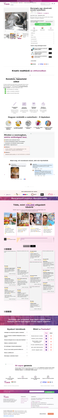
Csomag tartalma (33, 39)
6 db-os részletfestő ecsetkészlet (41, 48)
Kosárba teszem (43, 24)
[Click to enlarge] (5, 31)
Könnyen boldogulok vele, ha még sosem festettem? (15, 339)
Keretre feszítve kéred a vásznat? (37, 20)
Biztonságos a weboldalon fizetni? (11, 355)
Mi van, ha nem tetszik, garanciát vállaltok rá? (13, 349)
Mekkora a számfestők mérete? (10, 343)
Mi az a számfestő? (34, 41)
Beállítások (43, 413)
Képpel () (27, 245)
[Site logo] (6, 3)
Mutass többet (33, 60)
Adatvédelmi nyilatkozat (8, 415)
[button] (5, 36)
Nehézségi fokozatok (34, 43)
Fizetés (32, 35)
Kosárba (50, 57)
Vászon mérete (33, 37)
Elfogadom (50, 413)
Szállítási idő (33, 33)
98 (10, 249)
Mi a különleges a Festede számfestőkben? (13, 346)
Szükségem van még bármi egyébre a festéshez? (14, 332)
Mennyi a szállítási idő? (9, 352)
